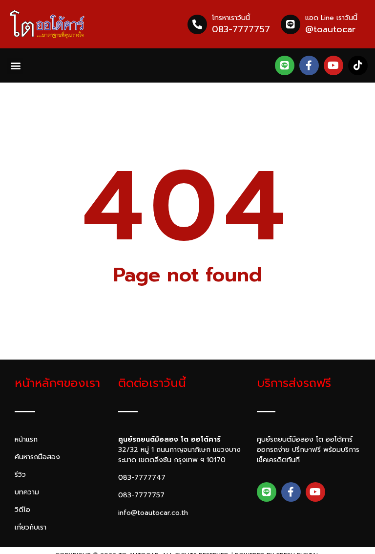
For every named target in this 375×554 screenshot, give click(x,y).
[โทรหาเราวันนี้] (197, 24)
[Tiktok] (358, 65)
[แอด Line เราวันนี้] (290, 24)
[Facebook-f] (309, 65)
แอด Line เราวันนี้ (331, 18)
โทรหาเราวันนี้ (231, 18)
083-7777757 (241, 29)
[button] (15, 66)
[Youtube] (333, 65)
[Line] (284, 65)
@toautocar (330, 29)
